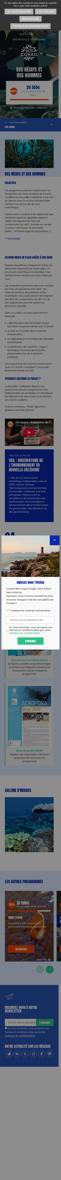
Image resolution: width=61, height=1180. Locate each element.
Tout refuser (46, 12)
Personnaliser (30, 19)
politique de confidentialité (24, 633)
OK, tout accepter (19, 12)
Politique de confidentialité (30, 26)
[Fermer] (55, 540)
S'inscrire (30, 641)
